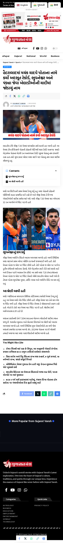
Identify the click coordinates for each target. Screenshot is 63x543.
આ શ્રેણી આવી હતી (16, 181)
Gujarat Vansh (19, 103)
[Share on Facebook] (10, 96)
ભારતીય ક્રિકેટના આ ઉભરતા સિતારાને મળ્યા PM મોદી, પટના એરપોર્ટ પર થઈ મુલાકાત (30, 373)
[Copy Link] (24, 96)
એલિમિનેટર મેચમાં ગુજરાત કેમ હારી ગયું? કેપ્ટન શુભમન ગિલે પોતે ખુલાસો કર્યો (30, 366)
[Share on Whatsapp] (19, 96)
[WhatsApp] (46, 48)
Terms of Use (8, 5)
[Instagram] (42, 48)
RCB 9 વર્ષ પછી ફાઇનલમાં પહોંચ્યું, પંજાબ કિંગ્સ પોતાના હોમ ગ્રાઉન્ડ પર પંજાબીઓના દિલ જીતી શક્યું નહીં (30, 381)
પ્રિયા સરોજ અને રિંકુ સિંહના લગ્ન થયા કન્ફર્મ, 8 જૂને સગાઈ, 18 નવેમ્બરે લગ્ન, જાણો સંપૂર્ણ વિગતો (31, 358)
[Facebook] (33, 48)
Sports (7, 67)
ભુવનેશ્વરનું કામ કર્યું (16, 176)
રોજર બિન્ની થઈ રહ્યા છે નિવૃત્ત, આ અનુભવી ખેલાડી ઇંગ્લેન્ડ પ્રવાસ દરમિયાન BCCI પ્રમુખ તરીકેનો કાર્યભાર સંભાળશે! (30, 350)
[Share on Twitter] (15, 96)
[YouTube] (37, 48)
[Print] (28, 96)
